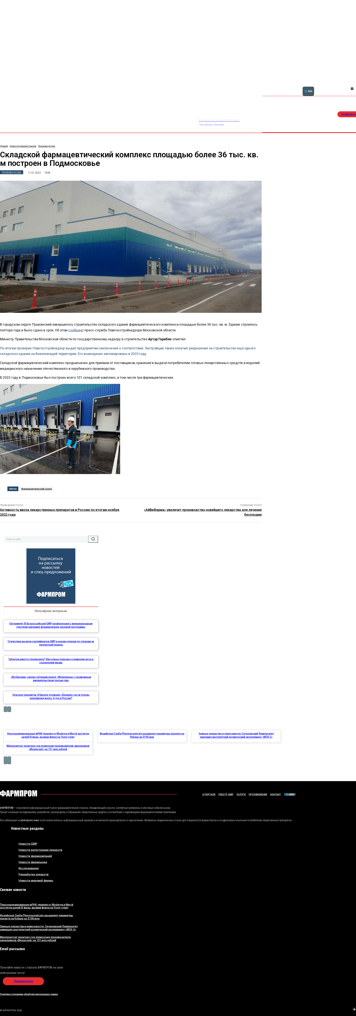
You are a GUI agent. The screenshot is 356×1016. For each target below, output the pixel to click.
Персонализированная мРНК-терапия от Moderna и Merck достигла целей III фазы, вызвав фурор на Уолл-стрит (48, 735)
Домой (4, 146)
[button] (334, 86)
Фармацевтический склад (36, 488)
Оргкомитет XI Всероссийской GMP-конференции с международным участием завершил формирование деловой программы (51, 625)
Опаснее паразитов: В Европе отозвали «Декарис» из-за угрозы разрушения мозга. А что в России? (50, 696)
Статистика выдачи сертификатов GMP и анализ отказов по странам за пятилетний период (51, 643)
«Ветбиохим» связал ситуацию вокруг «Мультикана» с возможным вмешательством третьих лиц (51, 678)
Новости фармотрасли (23, 146)
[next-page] (9, 709)
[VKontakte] (347, 89)
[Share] (352, 84)
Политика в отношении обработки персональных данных (29, 994)
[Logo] (18, 793)
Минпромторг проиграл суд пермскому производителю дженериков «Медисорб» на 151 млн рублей (47, 747)
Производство (46, 146)
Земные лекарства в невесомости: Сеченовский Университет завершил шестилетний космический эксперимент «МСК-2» (236, 735)
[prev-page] (5, 709)
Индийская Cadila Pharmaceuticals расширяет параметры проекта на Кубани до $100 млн (142, 735)
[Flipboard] (347, 84)
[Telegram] (336, 1009)
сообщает (76, 330)
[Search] (93, 539)
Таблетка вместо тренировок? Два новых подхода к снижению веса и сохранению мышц (50, 661)
